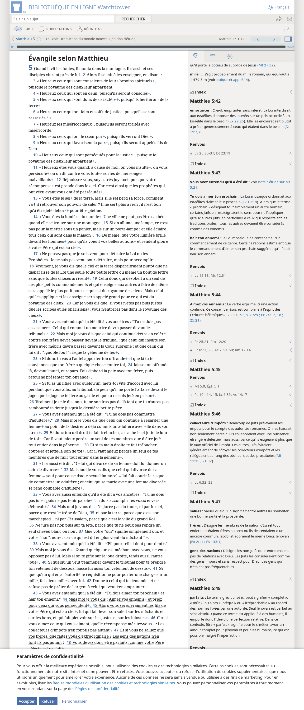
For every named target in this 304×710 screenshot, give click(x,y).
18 (31, 266)
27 (35, 414)
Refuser (48, 701)
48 (68, 642)
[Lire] (12, 47)
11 (35, 167)
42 (89, 580)
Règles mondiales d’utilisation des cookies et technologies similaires (114, 683)
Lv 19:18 (250, 201)
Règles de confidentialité (97, 688)
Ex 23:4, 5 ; (235, 314)
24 (130, 364)
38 (35, 543)
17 (35, 253)
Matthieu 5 (25, 39)
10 (35, 155)
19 (95, 278)
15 (106, 222)
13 (35, 198)
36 (31, 525)
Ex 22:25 (237, 121)
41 (155, 568)
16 (98, 235)
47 (116, 630)
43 (35, 593)
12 (59, 179)
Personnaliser (74, 701)
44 (65, 599)
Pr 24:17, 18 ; (271, 314)
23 (35, 358)
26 (31, 401)
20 (68, 303)
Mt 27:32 (266, 65)
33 (35, 494)
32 (66, 469)
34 (54, 506)
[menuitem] (289, 19)
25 (35, 383)
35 (92, 512)
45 (95, 605)
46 (153, 617)
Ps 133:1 (212, 541)
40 (44, 562)
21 (35, 321)
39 (31, 549)
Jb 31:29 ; (252, 314)
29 (46, 432)
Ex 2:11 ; (198, 541)
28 (57, 420)
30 (86, 445)
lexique (222, 79)
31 (35, 463)
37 (81, 531)
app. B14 (240, 79)
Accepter (27, 701)
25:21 (195, 320)
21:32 (206, 460)
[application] (152, 46)
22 (53, 333)
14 (35, 216)
